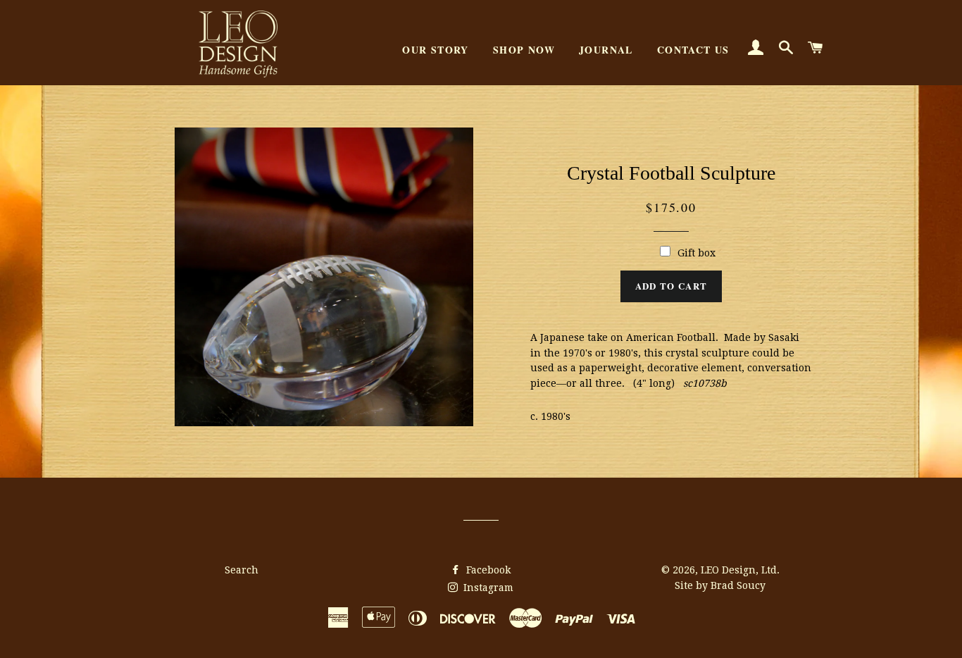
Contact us (693, 49)
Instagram (487, 587)
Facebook (487, 570)
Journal (606, 49)
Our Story (435, 49)
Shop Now (524, 49)
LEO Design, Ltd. (740, 570)
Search (241, 570)
